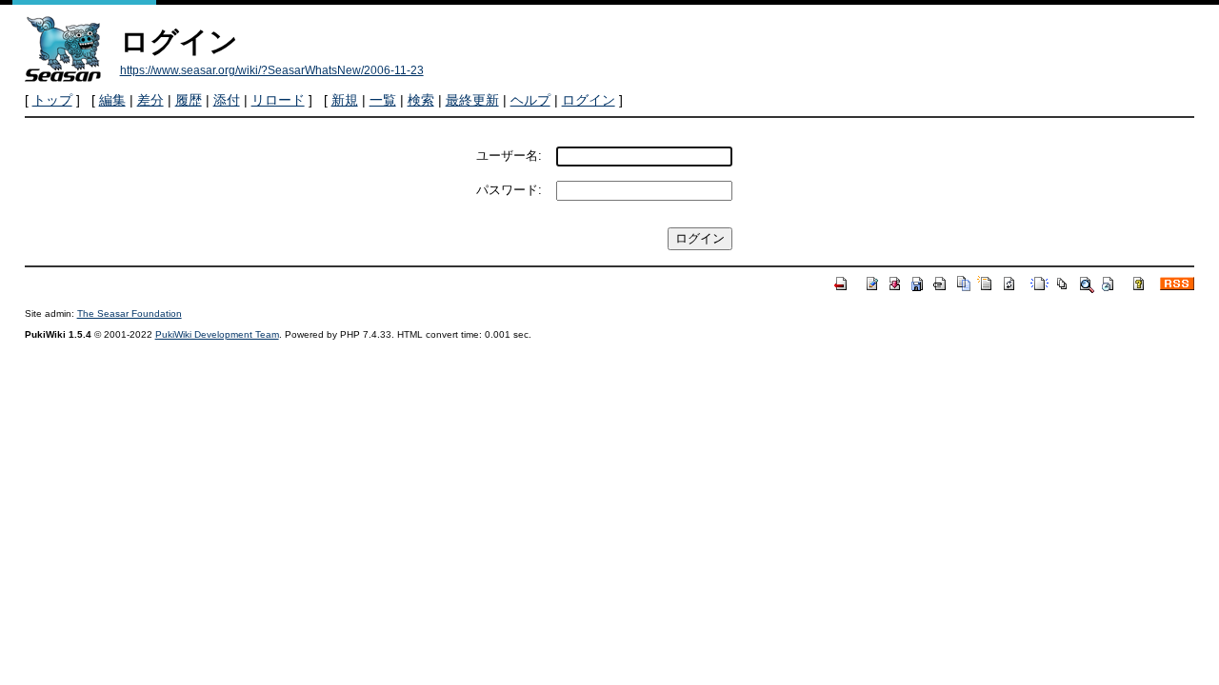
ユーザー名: (509, 155)
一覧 (383, 100)
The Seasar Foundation (129, 313)
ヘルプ (530, 100)
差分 (150, 100)
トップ (52, 100)
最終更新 (472, 100)
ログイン (588, 100)
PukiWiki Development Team (217, 334)
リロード (278, 100)
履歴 (188, 100)
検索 (421, 100)
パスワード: (509, 190)
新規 (344, 100)
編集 (112, 100)
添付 (226, 100)
